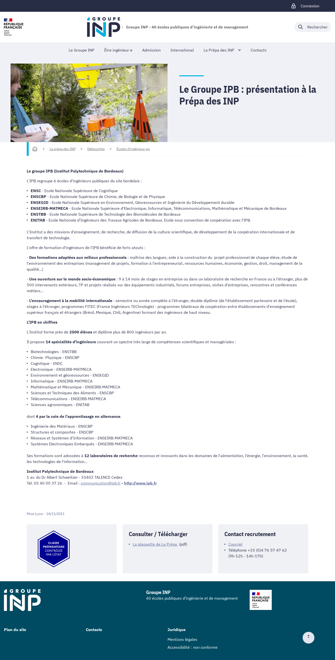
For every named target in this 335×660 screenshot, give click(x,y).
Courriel (235, 544)
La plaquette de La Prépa (155, 544)
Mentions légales (182, 639)
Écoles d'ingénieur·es (133, 149)
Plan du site (15, 629)
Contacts (94, 629)
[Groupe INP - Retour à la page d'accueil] (103, 27)
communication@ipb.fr (101, 483)
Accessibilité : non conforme (193, 647)
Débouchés (96, 149)
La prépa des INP (63, 149)
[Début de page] (310, 638)
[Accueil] (35, 149)
